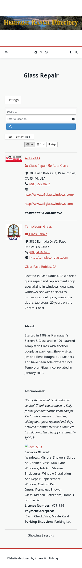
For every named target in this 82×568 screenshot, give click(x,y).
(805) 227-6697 (39, 184)
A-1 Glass (32, 158)
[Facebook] (36, 52)
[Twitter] (41, 52)
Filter (9, 136)
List (31, 144)
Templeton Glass (38, 226)
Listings (13, 100)
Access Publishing (46, 558)
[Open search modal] (76, 52)
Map (52, 144)
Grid (41, 144)
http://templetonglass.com (48, 257)
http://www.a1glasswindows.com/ (49, 194)
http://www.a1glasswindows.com (49, 204)
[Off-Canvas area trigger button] (6, 52)
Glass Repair (37, 166)
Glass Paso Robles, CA (40, 267)
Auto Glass (60, 166)
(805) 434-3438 (39, 252)
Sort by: (23, 136)
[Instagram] (46, 52)
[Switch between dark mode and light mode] (70, 52)
